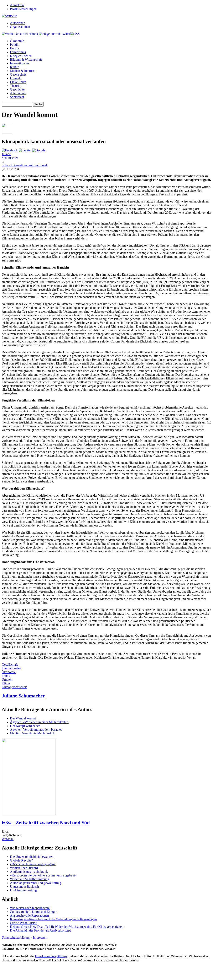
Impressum (40, 937)
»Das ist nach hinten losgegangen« (33, 864)
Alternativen (18, 93)
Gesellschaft (18, 74)
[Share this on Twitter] (25, 150)
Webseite (8, 839)
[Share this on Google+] (38, 150)
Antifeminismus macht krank (29, 871)
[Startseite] (9, 16)
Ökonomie (17, 41)
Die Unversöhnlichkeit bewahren (31, 856)
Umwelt (15, 78)
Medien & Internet (22, 70)
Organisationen (20, 26)
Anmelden (17, 5)
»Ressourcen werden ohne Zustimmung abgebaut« (43, 875)
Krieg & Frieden (21, 56)
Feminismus (18, 52)
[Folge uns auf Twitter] (54, 34)
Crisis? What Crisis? (23, 923)
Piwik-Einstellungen (23, 9)
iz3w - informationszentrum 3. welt (25, 165)
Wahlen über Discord (24, 868)
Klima (6, 683)
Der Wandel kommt (23, 718)
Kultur (14, 67)
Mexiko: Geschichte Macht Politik (32, 733)
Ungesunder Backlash (24, 886)
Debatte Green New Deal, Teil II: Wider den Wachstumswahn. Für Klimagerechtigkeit (66, 926)
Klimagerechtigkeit (14, 687)
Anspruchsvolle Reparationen (29, 915)
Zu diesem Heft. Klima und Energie (33, 911)
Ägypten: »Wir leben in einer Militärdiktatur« (39, 722)
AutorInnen (17, 23)
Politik (14, 44)
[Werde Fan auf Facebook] (20, 34)
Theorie (15, 85)
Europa (15, 48)
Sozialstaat (17, 97)
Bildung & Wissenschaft (26, 59)
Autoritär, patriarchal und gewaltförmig (35, 883)
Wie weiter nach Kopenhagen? (30, 908)
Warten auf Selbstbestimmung (29, 879)
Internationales (19, 63)
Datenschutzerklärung (16, 937)
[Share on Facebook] (10, 150)
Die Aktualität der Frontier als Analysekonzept (40, 930)
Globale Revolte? (21, 860)
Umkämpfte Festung (23, 890)
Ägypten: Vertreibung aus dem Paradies (36, 729)
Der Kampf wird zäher (25, 726)
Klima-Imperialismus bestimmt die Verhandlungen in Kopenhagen (53, 919)
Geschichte (17, 89)
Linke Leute (18, 82)
